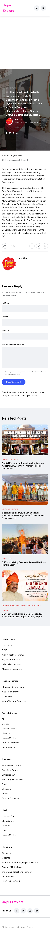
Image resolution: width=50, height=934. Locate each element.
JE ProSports (8, 821)
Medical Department (12, 669)
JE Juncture (8, 876)
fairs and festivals (10, 728)
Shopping (6, 788)
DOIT (4, 650)
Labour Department (11, 664)
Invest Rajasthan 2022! (12, 779)
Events (5, 723)
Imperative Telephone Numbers (17, 871)
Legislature (15, 155)
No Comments (20, 127)
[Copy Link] (17, 132)
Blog (4, 719)
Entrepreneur (8, 774)
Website (5, 330)
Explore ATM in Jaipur (12, 867)
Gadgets (6, 853)
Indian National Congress (14, 701)
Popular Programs (10, 742)
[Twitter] (23, 910)
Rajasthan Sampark (11, 659)
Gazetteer (7, 857)
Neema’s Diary (8, 816)
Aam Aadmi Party (10, 691)
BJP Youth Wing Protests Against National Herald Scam (24, 563)
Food (4, 784)
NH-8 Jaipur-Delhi (11, 881)
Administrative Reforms (13, 654)
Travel (5, 793)
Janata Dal (7, 696)
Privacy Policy (8, 747)
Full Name (6, 303)
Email (5, 317)
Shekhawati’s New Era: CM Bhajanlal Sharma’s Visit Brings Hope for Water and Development (23, 515)
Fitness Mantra (9, 738)
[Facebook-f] (16, 910)
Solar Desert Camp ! (11, 765)
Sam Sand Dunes (10, 770)
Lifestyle (6, 733)
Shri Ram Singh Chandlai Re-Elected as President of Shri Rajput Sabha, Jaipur (22, 615)
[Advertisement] (25, 42)
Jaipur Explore (8, 8)
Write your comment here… (14, 344)
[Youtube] (36, 910)
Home (5, 155)
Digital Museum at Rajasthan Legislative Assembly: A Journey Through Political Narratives (23, 466)
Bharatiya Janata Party (13, 687)
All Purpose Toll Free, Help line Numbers (20, 862)
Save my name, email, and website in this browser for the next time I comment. (25, 373)
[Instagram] (30, 910)
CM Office (7, 645)
